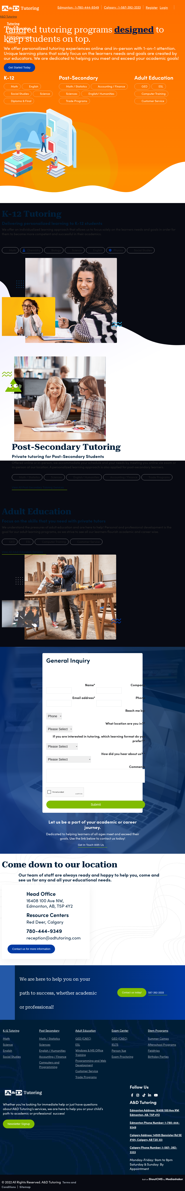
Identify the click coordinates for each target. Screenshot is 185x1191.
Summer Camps (158, 1038)
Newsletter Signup (19, 1123)
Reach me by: (135, 710)
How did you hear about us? (123, 753)
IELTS (115, 1044)
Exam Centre (16, 32)
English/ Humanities (101, 94)
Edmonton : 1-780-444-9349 (78, 7)
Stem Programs (158, 1030)
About (11, 41)
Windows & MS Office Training (89, 1052)
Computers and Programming (49, 1064)
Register (152, 7)
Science (44, 94)
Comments (137, 766)
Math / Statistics (76, 86)
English (33, 86)
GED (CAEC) (83, 1038)
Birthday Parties (158, 1056)
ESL (160, 86)
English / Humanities (52, 1050)
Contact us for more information (31, 948)
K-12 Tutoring (11, 1030)
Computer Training (153, 94)
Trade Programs (76, 101)
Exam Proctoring (122, 1056)
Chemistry (33, 250)
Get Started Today (19, 67)
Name (90, 685)
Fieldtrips (154, 1050)
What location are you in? (125, 723)
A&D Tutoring (8, 16)
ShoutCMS (156, 1179)
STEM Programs (19, 37)
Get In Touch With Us (91, 844)
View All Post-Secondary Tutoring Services (38, 487)
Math (14, 86)
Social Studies (19, 94)
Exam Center (120, 1030)
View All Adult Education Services (22, 552)
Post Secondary (49, 1030)
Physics (118, 250)
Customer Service (152, 101)
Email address (83, 697)
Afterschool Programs (162, 1044)
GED (144, 86)
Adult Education (18, 28)
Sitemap (25, 1187)
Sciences (71, 94)
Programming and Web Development (90, 1063)
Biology (56, 250)
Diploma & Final (20, 101)
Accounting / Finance (111, 86)
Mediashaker (174, 1179)
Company (138, 685)
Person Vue (119, 1050)
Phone (140, 697)
